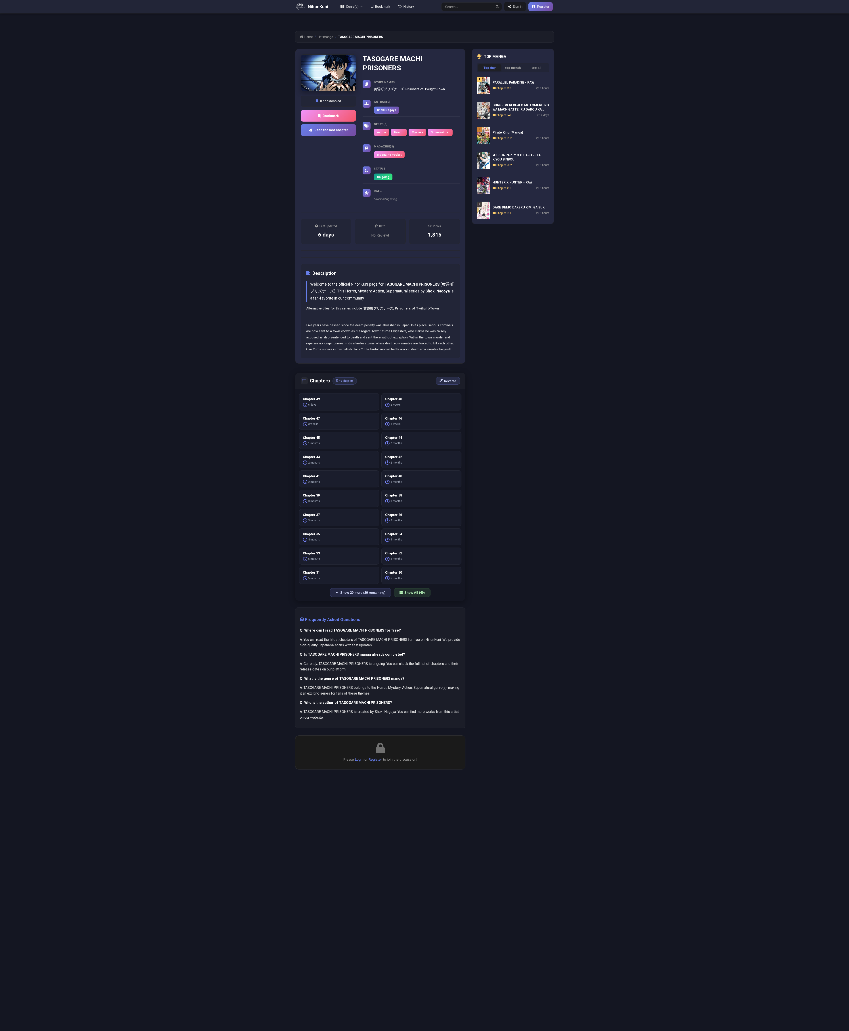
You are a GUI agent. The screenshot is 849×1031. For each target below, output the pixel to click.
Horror (399, 132)
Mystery (417, 132)
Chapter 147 (503, 115)
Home (308, 37)
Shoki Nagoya (386, 110)
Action (381, 132)
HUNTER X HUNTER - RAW (512, 182)
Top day (490, 67)
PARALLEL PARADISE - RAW (513, 82)
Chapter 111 (503, 213)
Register (375, 759)
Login (359, 759)
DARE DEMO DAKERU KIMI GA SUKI (519, 207)
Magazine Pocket (389, 154)
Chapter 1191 (504, 138)
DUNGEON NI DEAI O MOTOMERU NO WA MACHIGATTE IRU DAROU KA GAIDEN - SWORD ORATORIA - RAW (521, 107)
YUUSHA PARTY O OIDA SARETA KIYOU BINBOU (517, 157)
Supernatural (440, 132)
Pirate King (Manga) (508, 132)
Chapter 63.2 (504, 165)
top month (513, 67)
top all (536, 67)
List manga (325, 37)
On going (383, 177)
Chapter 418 (503, 188)
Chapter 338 (503, 88)
